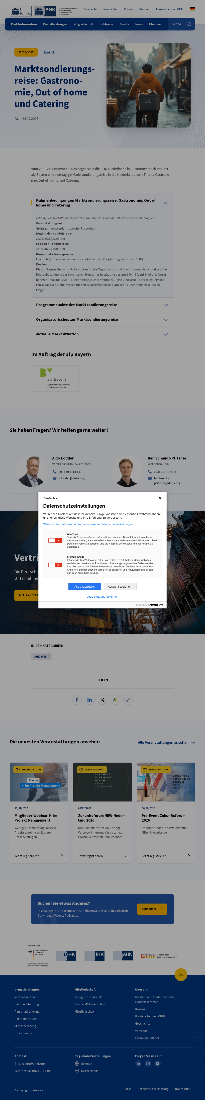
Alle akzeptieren (84, 586)
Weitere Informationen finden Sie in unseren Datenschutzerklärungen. (88, 524)
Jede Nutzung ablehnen (102, 596)
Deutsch (49, 498)
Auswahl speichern (120, 586)
